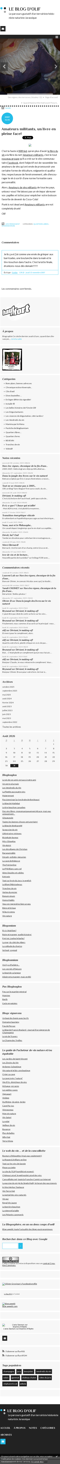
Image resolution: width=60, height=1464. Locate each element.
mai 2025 (6, 694)
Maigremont (8, 795)
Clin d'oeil (10, 391)
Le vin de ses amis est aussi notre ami (19, 780)
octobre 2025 (8, 687)
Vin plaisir (6, 845)
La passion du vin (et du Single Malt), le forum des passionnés (29, 1183)
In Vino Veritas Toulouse (13, 1187)
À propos (20, 1428)
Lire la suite (16, 339)
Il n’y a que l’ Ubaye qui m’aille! (18, 505)
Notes (33, 1428)
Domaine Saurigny (10, 1022)
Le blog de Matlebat (11, 803)
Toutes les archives (11, 726)
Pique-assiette (9, 1167)
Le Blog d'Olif (8, 1294)
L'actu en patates (9, 1003)
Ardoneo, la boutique (11, 1066)
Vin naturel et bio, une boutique (16, 1070)
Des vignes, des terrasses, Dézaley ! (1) (25, 97)
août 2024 (7, 698)
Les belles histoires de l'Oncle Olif (21, 407)
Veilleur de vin (8, 1125)
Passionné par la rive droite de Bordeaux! (21, 799)
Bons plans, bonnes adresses (19, 383)
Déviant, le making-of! (14, 495)
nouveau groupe (10, 158)
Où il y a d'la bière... (11, 965)
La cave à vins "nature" (12, 1078)
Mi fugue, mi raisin (10, 1086)
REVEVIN (10, 440)
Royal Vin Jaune (9, 1202)
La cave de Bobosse (11, 861)
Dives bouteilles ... (14, 395)
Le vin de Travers (10, 1036)
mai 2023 (6, 718)
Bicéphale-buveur (10, 837)
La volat (5, 1121)
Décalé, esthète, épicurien (14, 857)
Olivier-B (7, 601)
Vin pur (5, 1199)
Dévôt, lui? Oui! (10, 535)
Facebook (12, 162)
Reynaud (6, 611)
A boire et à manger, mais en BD (16, 976)
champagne (8, 1371)
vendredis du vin (43, 1371)
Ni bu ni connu (8, 912)
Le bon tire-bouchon (11, 1206)
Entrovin (6, 876)
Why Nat (6, 1137)
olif (4, 630)
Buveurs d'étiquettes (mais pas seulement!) (22, 1156)
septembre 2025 (9, 690)
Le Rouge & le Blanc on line (14, 1159)
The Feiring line (9, 865)
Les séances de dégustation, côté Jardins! (25, 416)
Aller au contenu (9, 2)
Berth (5, 999)
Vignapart (6, 1094)
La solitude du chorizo (12, 946)
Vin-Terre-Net (8, 1191)
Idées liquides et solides (13, 872)
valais (6, 1377)
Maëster (6, 995)
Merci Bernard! (10, 545)
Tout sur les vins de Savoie (14, 1163)
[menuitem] (26, 97)
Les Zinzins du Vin (10, 1062)
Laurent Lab (8, 575)
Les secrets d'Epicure (12, 969)
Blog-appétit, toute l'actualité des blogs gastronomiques (27, 1229)
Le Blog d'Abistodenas (12, 884)
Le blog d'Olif (24, 9)
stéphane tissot (10, 1383)
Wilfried (22, 151)
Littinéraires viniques (12, 833)
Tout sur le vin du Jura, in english (16, 880)
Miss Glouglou (9, 841)
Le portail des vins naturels (14, 1195)
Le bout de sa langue (11, 972)
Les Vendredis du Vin (11, 787)
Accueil (5, 1428)
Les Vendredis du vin (15, 420)
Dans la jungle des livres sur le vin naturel (25, 475)
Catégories (47, 1428)
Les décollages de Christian (14, 849)
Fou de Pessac (8, 1026)
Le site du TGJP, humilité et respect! (18, 1171)
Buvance (6, 1129)
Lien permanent (12, 224)
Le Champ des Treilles (12, 1040)
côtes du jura (45, 1377)
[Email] (3, 28)
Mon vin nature (9, 1113)
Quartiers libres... (41, 224)
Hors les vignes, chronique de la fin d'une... (25, 466)
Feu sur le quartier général (14, 991)
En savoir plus (37, 1461)
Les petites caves (10, 1090)
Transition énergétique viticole (18, 515)
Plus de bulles (8, 1133)
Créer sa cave (8, 1074)
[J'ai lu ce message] (56, 1456)
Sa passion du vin (10, 829)
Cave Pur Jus (8, 1105)
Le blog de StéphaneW (12, 825)
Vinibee (5, 1098)
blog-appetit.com (10, 1306)
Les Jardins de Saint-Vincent (15, 1059)
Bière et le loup (9, 908)
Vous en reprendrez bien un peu (16, 904)
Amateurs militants (32, 154)
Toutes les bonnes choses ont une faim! (20, 822)
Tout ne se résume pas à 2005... (19, 485)
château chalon (29, 1377)
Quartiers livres (13, 436)
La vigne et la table (10, 1210)
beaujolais (28, 1371)
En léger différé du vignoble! (18, 399)
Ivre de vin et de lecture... (15, 554)
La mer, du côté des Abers (13, 942)
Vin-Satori (6, 1117)
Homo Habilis (8, 900)
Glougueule (7, 818)
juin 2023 (6, 714)
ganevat (15, 1377)
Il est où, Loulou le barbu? (13, 938)
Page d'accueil (51, 97)
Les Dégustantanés (14, 412)
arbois (23, 1383)
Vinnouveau (7, 1109)
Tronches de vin (13, 444)
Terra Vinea (7, 1141)
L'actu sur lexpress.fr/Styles (19, 1329)
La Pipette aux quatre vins (13, 791)
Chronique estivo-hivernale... (19, 387)
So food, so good (9, 950)
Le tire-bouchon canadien (13, 807)
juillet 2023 (7, 710)
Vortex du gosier (9, 892)
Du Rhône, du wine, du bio (13, 1102)
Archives (6, 1434)
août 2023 (7, 706)
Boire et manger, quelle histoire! (17, 934)
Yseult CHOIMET (10, 588)
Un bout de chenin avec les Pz (15, 1018)
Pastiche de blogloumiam (17, 428)
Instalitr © (10, 403)
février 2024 (8, 702)
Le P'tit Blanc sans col (12, 868)
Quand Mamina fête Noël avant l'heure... (40, 103)
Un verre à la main (10, 784)
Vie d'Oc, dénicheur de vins (14, 1082)
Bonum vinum (8, 896)
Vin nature (7, 916)
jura (19, 1371)
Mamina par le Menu (15, 424)
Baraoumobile (8, 853)
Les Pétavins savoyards (13, 1214)
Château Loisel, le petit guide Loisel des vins (22, 1175)
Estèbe (15, 273)
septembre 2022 (9, 722)
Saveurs (12, 1329)
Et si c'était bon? (9, 930)
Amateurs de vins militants (22, 187)
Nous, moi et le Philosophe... (17, 525)
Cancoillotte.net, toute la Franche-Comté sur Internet (26, 1179)
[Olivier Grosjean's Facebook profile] (19, 1284)
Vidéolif (9, 448)
